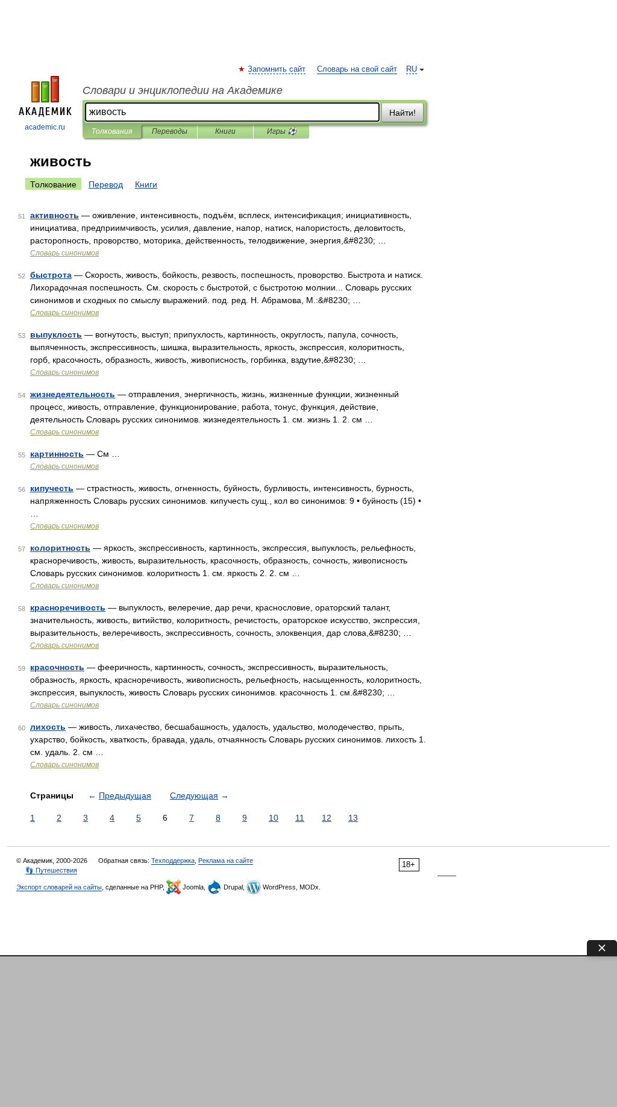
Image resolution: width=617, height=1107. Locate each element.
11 (299, 818)
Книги (225, 131)
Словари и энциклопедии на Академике (183, 90)
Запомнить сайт (277, 69)
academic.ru (45, 127)
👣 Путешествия (51, 870)
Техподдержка (173, 860)
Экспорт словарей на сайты (59, 887)
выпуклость (56, 334)
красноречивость (67, 607)
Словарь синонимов (64, 253)
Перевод (106, 184)
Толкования (112, 131)
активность (54, 215)
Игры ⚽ (281, 131)
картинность (57, 454)
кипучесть (52, 488)
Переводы (169, 131)
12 (326, 818)
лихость (48, 727)
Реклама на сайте (225, 860)
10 (273, 818)
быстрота (51, 275)
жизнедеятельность (72, 394)
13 (353, 818)
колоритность (60, 548)
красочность (57, 667)
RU (411, 69)
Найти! (402, 113)
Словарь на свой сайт (357, 69)
